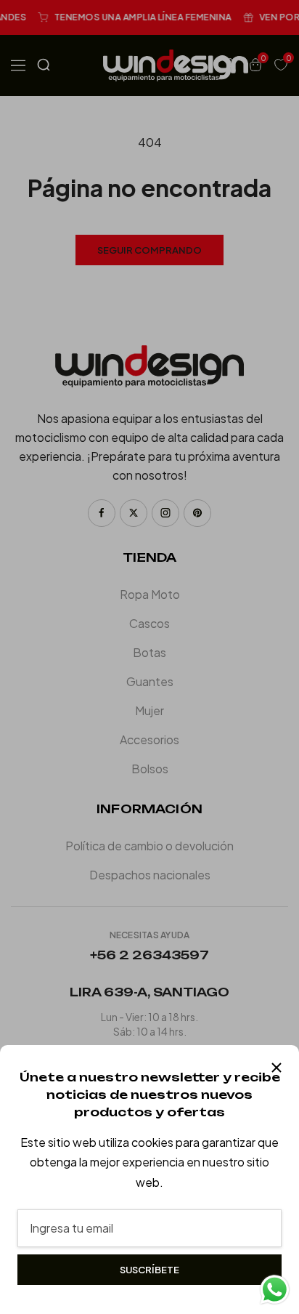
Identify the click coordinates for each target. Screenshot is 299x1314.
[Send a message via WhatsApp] (275, 1290)
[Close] (276, 1068)
